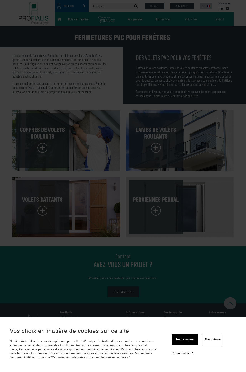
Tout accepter (185, 339)
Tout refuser (213, 339)
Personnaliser (181, 353)
